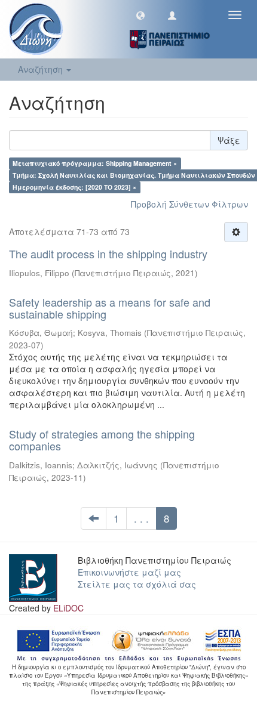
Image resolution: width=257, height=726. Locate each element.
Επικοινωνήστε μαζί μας (129, 572)
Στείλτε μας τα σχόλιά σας (137, 584)
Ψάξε (229, 140)
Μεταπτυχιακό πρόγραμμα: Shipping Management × (95, 163)
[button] (140, 15)
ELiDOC (68, 608)
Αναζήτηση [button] (41, 69)
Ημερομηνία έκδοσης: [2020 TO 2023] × (74, 187)
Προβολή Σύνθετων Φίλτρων (189, 204)
